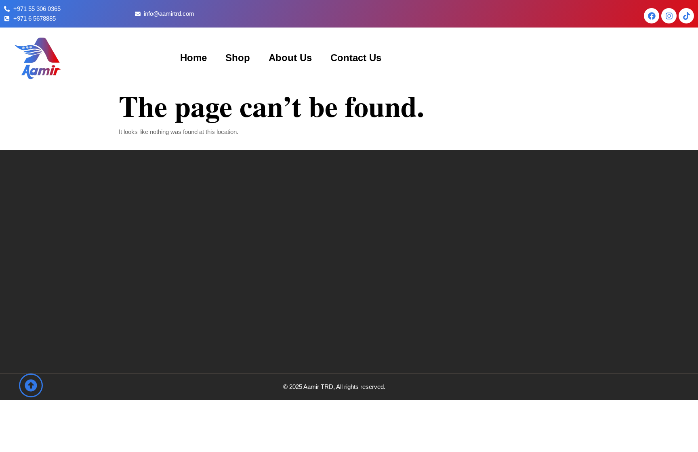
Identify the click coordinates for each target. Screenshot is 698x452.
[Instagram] (669, 15)
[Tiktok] (686, 15)
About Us (290, 57)
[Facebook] (651, 15)
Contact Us (355, 57)
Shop (237, 57)
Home (193, 57)
